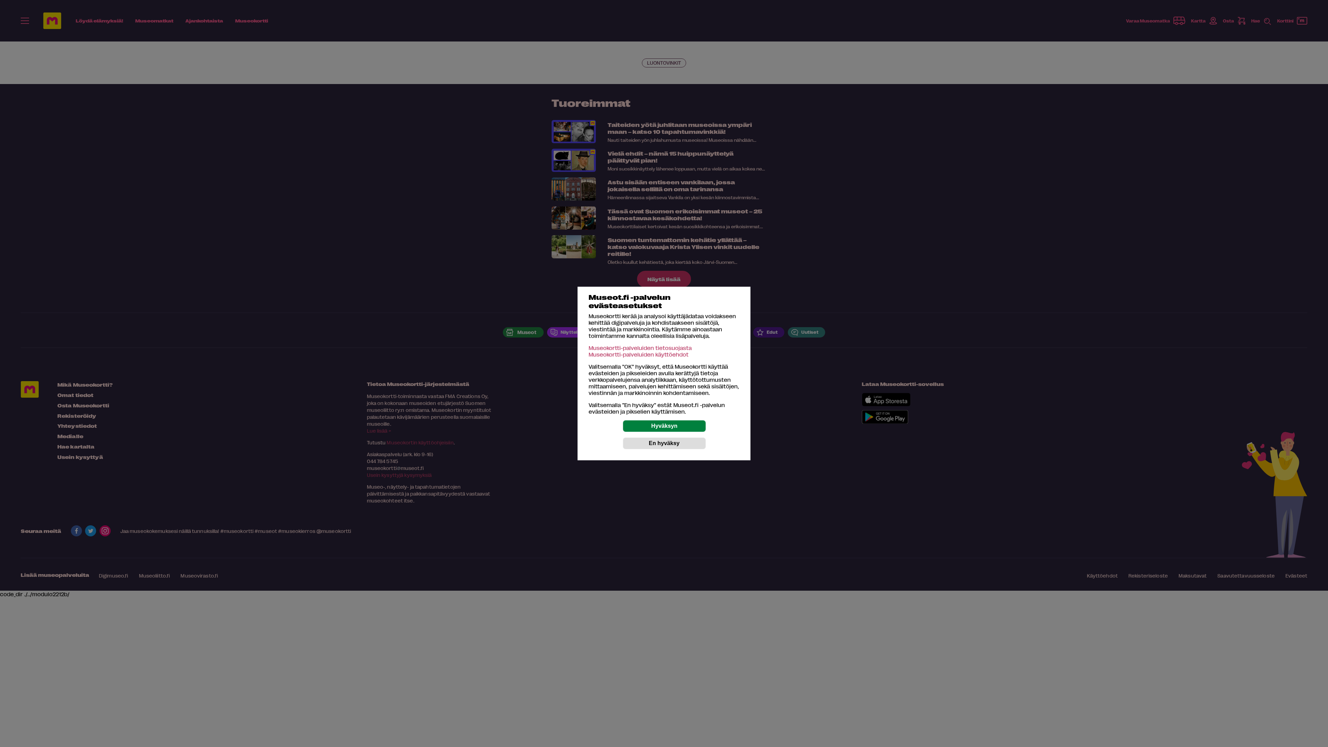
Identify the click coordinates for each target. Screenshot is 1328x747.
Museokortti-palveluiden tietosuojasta (640, 347)
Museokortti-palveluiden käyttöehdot (639, 354)
